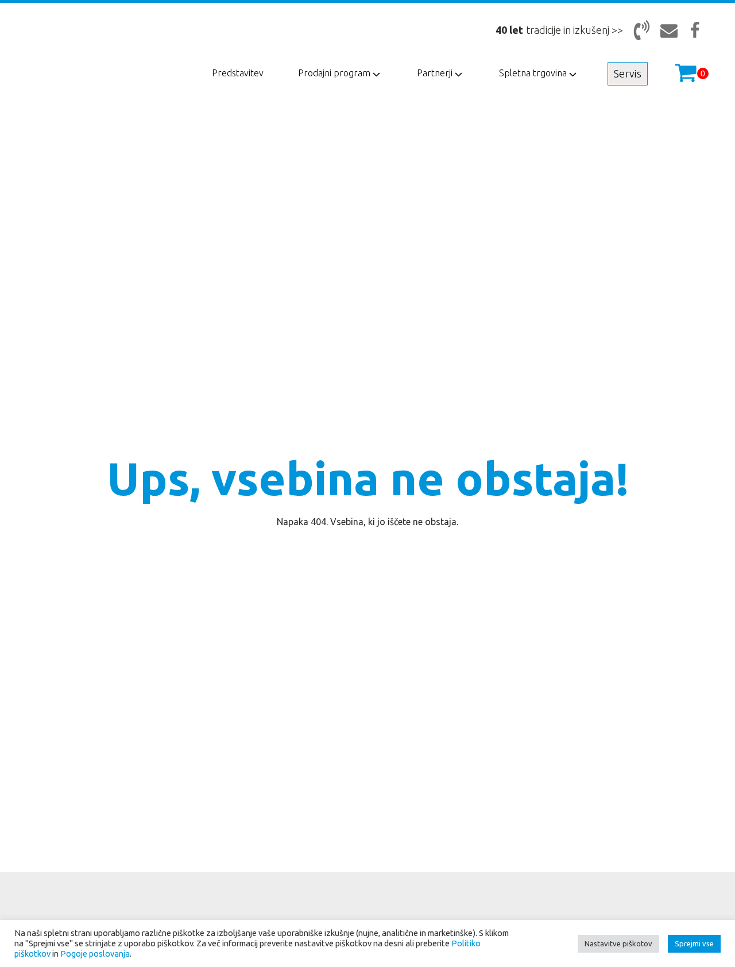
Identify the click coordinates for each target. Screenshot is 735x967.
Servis (627, 73)
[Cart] (691, 73)
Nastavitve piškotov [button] (618, 943)
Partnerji (434, 73)
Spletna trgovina (533, 73)
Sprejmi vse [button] (694, 943)
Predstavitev (238, 73)
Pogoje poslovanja (95, 953)
